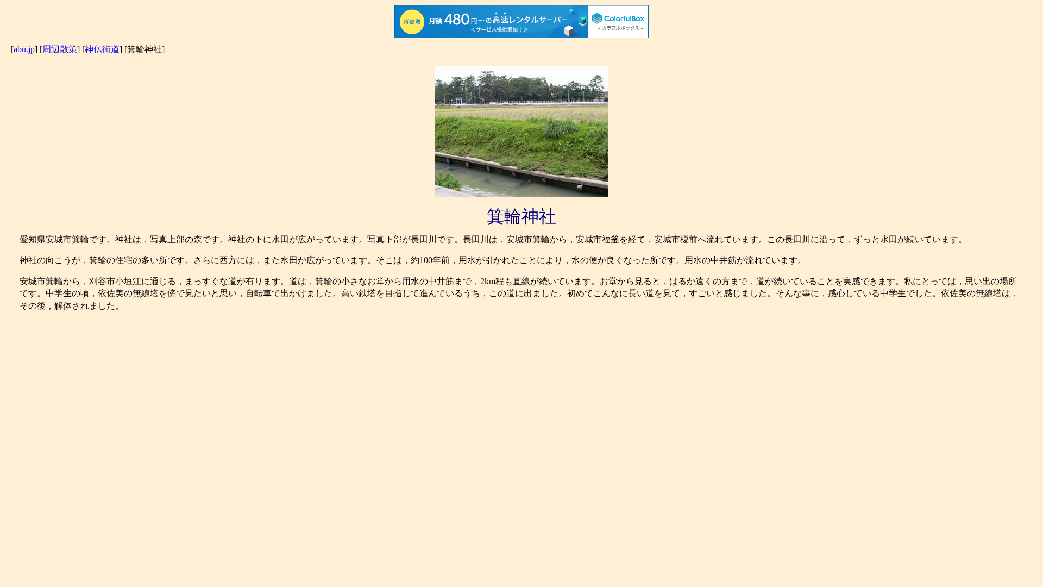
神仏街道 (102, 49)
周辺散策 (59, 49)
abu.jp (24, 49)
